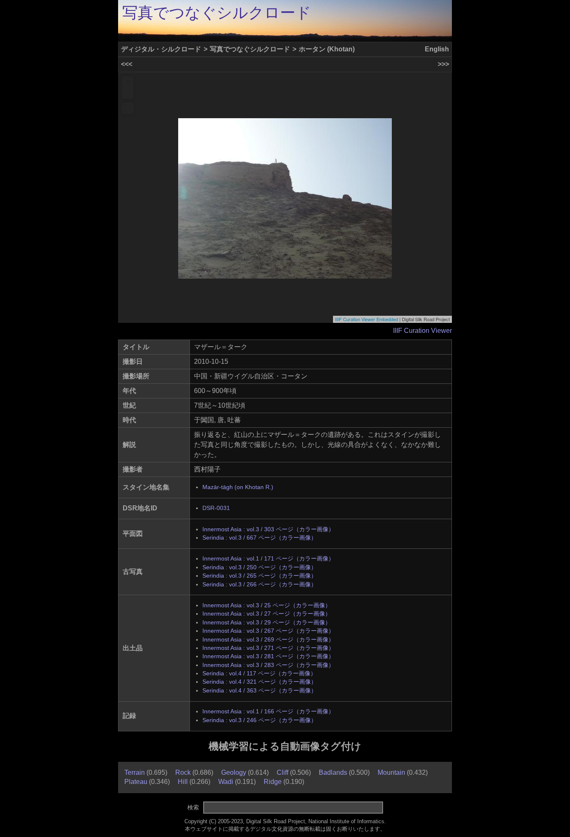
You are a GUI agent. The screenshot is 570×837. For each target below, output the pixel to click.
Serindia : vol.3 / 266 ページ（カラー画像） (259, 584)
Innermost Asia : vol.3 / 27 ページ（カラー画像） (266, 614)
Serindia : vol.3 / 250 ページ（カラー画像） (259, 567)
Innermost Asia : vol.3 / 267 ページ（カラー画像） (268, 631)
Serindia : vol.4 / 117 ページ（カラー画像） (259, 673)
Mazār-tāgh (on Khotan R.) (237, 487)
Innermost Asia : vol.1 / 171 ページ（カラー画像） (268, 558)
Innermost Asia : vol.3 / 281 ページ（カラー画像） (268, 656)
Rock (183, 772)
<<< (126, 64)
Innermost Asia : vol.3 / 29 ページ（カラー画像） (266, 622)
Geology (233, 772)
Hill (183, 781)
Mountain (391, 772)
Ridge (273, 781)
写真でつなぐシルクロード (216, 12)
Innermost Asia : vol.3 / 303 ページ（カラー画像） (268, 529)
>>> (443, 64)
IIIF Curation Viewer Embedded (366, 319)
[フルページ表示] (127, 108)
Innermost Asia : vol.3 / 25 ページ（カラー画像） (266, 605)
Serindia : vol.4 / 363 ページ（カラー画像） (259, 690)
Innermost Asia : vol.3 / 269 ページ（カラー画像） (268, 640)
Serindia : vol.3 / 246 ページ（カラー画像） (259, 720)
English (437, 49)
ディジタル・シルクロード (161, 49)
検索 (193, 807)
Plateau (135, 781)
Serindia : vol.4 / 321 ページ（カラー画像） (259, 682)
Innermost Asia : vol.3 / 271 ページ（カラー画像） (268, 648)
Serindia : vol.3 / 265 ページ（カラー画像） (259, 576)
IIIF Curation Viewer (422, 330)
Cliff (282, 772)
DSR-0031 (216, 508)
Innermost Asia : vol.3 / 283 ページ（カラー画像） (268, 665)
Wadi (225, 781)
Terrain (134, 772)
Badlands (333, 772)
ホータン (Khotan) (327, 49)
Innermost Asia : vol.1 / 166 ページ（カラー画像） (268, 711)
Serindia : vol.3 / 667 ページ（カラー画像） (259, 538)
